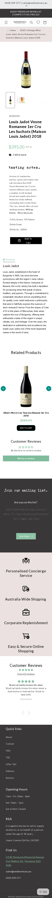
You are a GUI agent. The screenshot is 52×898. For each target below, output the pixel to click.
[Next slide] (48, 388)
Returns (10, 778)
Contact (10, 743)
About (9, 737)
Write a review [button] (26, 458)
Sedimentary (21, 897)
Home (13, 30)
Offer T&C (11, 764)
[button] (6, 22)
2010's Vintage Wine (30, 30)
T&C (8, 757)
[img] (26, 670)
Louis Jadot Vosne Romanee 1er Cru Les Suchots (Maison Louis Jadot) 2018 (25, 36)
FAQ (8, 750)
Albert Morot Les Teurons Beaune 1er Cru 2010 (26, 414)
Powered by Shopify (35, 897)
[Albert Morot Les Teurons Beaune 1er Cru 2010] (26, 386)
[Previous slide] (3, 388)
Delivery (10, 771)
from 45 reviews (26, 673)
